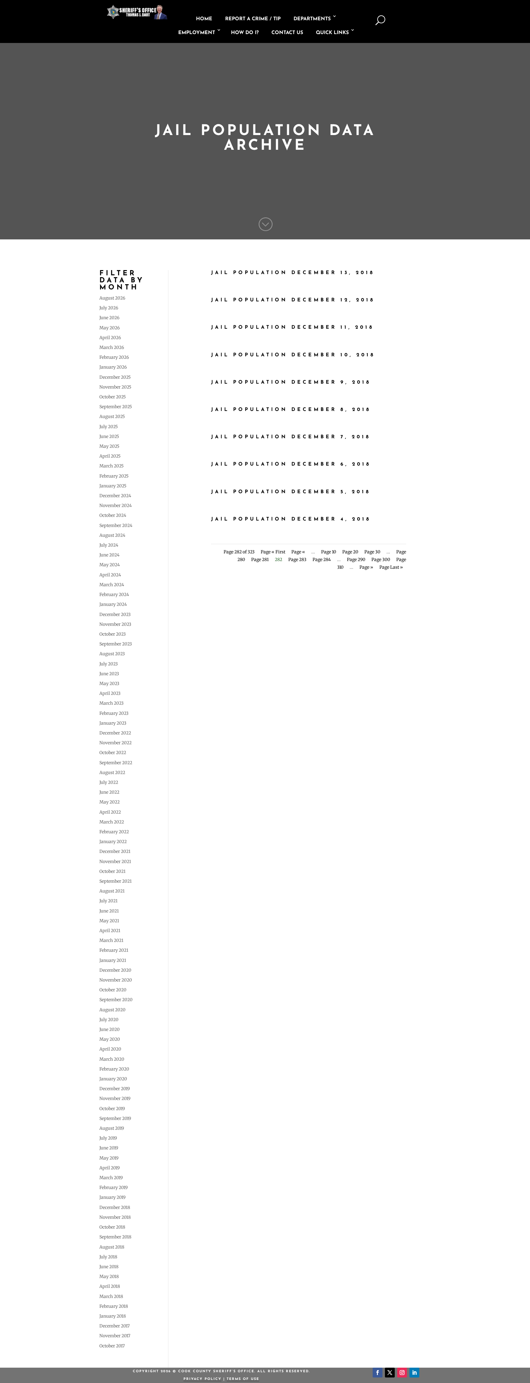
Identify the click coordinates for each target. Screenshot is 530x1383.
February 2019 (113, 1187)
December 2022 (115, 733)
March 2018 (111, 1296)
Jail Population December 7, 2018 (291, 437)
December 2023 (115, 614)
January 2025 (112, 486)
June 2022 (109, 792)
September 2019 (115, 1118)
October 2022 (112, 752)
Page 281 (260, 559)
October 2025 (112, 397)
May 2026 (109, 328)
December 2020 (115, 970)
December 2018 (114, 1207)
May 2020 (109, 1039)
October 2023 (112, 634)
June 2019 (108, 1148)
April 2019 (109, 1168)
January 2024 (113, 604)
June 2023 (109, 673)
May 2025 (109, 446)
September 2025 (115, 406)
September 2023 (115, 644)
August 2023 (112, 654)
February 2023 (114, 713)
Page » (366, 567)
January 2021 (112, 960)
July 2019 (108, 1138)
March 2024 (111, 584)
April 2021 (109, 930)
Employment (196, 32)
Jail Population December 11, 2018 (292, 327)
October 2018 (112, 1227)
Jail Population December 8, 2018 (291, 409)
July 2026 (108, 308)
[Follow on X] (390, 1372)
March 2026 (111, 347)
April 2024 (110, 575)
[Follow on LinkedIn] (414, 1372)
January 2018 (112, 1316)
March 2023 (111, 703)
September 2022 (115, 762)
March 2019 (111, 1177)
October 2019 (112, 1108)
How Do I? (245, 32)
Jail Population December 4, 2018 (291, 519)
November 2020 (115, 980)
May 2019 (108, 1158)
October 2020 (112, 990)
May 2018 (109, 1276)
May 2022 (109, 802)
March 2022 (111, 822)
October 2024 (112, 515)
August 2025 (112, 416)
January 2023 (112, 723)
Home (204, 19)
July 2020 (108, 1019)
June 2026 (109, 317)
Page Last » (391, 567)
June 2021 (109, 911)
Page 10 (328, 552)
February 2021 (113, 950)
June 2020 (109, 1029)
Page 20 (350, 552)
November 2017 (114, 1335)
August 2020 (112, 1010)
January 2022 (113, 841)
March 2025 (111, 466)
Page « (298, 552)
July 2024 (108, 545)
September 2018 (115, 1237)
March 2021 (111, 940)
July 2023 (108, 664)
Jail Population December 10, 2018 (293, 355)
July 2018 (108, 1257)
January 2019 (112, 1197)
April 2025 (110, 456)
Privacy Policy (202, 1379)
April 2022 (110, 812)
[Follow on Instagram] (402, 1372)
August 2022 (112, 772)
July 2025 (108, 426)
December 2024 (115, 495)
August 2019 (111, 1128)
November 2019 (114, 1098)
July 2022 (108, 782)
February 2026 (114, 357)
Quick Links (332, 32)
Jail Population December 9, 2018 (291, 382)
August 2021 (112, 891)
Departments (312, 19)
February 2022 (114, 832)
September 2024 (115, 525)
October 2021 (112, 871)
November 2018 (115, 1217)
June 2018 (108, 1266)
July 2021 (108, 901)
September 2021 (115, 881)
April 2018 (109, 1286)
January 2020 (113, 1079)
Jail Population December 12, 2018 (293, 300)
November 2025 (115, 387)
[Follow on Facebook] (377, 1372)
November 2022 (115, 743)
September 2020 (115, 999)
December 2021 (114, 851)
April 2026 (110, 337)
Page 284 (322, 559)
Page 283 (297, 559)
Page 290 (356, 559)
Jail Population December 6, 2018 (291, 464)
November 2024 (115, 505)
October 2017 (112, 1346)
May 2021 (109, 921)
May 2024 (109, 565)
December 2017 (114, 1326)
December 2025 (115, 377)
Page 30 (372, 552)
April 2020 (110, 1049)
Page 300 (380, 559)
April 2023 (110, 693)
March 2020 (111, 1059)
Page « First (273, 552)
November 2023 (115, 624)
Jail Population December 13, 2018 (293, 272)
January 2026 (113, 367)
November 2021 (115, 861)
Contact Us (287, 32)
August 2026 (112, 298)
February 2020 (114, 1069)
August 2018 (111, 1247)
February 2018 (113, 1306)
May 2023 (109, 683)
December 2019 (114, 1088)
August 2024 (112, 535)
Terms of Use (243, 1379)
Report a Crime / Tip (253, 19)
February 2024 (114, 594)
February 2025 (114, 476)
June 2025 (109, 436)
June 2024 (109, 555)
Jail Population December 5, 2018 (291, 492)
